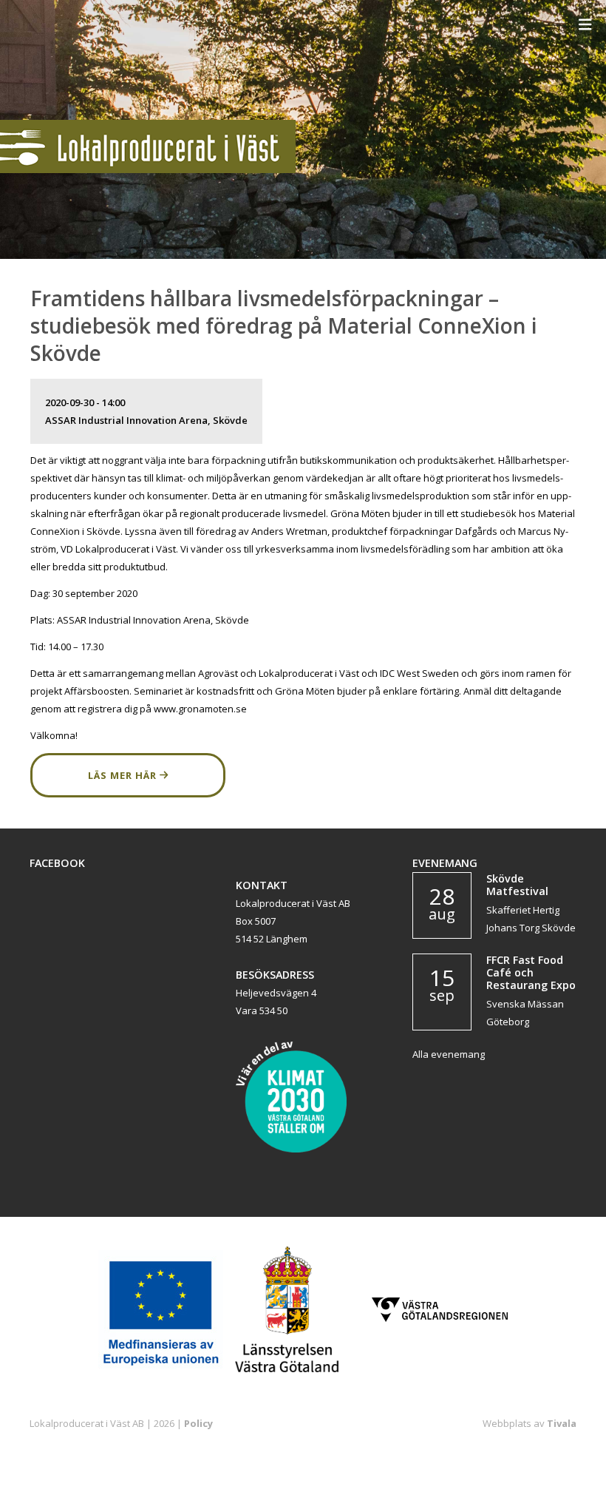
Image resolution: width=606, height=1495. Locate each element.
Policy (198, 1423)
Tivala (561, 1423)
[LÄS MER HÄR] (127, 793)
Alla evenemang (448, 1054)
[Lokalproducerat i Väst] (148, 169)
